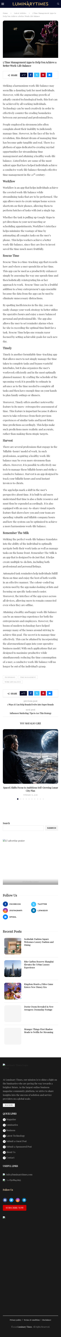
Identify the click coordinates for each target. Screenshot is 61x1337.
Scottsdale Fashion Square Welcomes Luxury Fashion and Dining (39, 942)
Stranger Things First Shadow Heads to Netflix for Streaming (38, 1031)
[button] (5, 764)
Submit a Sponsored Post (19, 1147)
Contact (10, 1158)
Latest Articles (20, 13)
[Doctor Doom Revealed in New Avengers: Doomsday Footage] (12, 1013)
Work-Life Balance (13, 682)
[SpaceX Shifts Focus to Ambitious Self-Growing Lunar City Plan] (30, 756)
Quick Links (10, 1114)
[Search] (58, 4)
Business (10, 1130)
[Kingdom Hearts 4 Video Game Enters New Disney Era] (12, 991)
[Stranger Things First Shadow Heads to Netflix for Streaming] (12, 1036)
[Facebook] (5, 1200)
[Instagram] (18, 1200)
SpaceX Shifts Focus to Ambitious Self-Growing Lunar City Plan (30, 789)
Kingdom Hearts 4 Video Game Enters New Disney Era (38, 985)
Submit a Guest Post (16, 1141)
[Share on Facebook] (30, 75)
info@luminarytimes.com (19, 1174)
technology (10, 677)
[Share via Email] (49, 75)
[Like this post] (25, 75)
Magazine (11, 1119)
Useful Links (10, 1166)
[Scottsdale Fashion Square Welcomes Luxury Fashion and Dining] (12, 946)
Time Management (28, 677)
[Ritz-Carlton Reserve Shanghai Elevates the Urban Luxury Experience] (12, 968)
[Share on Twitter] (36, 75)
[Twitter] (11, 1200)
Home (5, 13)
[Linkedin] (24, 1200)
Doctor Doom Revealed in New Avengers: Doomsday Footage (38, 1008)
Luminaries (12, 1125)
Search (6, 823)
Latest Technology (15, 1136)
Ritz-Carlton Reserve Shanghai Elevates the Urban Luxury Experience (38, 964)
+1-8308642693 (13, 1180)
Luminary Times (25, 1327)
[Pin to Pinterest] (43, 75)
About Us (10, 1152)
